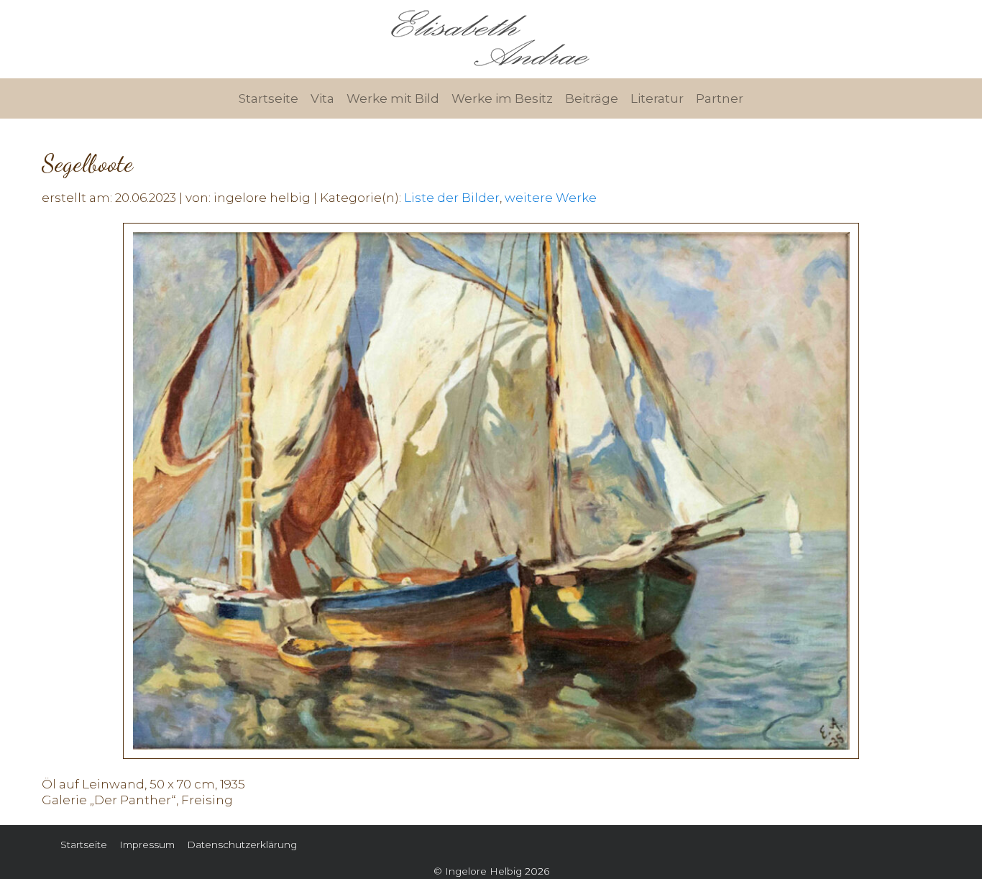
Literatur (657, 98)
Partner (719, 98)
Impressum (147, 844)
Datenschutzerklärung (242, 844)
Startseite (268, 98)
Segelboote (87, 163)
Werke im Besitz (502, 98)
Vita (322, 98)
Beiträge (591, 98)
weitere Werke (551, 197)
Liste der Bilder (452, 197)
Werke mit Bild (393, 98)
